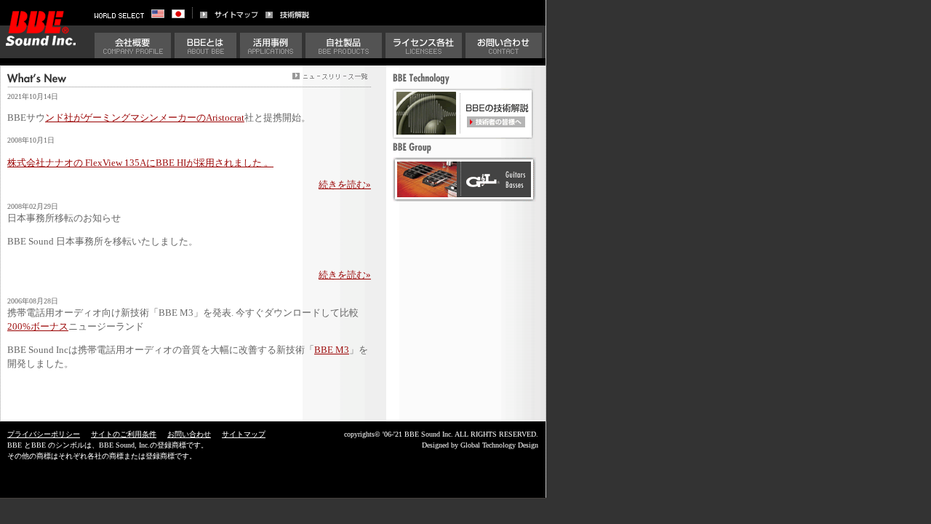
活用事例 (271, 45)
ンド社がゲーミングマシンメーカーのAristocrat (144, 118)
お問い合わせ (504, 45)
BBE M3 (331, 350)
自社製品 (343, 45)
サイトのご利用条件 (123, 434)
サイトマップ (243, 434)
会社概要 (133, 45)
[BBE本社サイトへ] (161, 14)
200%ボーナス (37, 327)
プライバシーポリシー (43, 434)
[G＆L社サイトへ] (464, 197)
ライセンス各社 (423, 45)
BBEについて (205, 45)
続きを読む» (345, 184)
